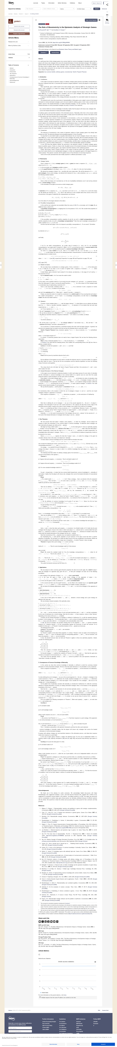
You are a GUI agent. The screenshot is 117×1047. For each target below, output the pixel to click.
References (12, 82)
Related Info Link (13, 42)
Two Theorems (13, 73)
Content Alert (105, 1027)
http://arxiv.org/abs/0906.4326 (63, 844)
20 (63, 755)
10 (75, 141)
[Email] (40, 939)
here (65, 1011)
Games (15, 14)
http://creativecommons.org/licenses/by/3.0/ (80, 930)
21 (39, 757)
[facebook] (48, 939)
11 (45, 144)
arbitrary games (60, 72)
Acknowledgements (14, 80)
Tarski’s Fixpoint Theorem (80, 72)
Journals (35, 3)
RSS (99, 1027)
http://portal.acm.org (61, 879)
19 (49, 755)
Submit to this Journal (19, 26)
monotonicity (68, 72)
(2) (96, 263)
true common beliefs (49, 72)
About (80, 3)
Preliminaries (13, 71)
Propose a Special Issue (19, 33)
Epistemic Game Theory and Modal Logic (70, 49)
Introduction (12, 70)
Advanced (104, 9)
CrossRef (72, 827)
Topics (43, 3)
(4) (96, 501)
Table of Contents (13, 65)
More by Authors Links (14, 45)
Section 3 (92, 88)
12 (45, 149)
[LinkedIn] (45, 939)
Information (51, 3)
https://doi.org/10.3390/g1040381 (61, 42)
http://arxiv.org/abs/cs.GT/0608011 (55, 852)
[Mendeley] (57, 939)
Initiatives (72, 3)
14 (75, 205)
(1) (96, 257)
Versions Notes (55, 52)
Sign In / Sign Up (97, 3)
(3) (96, 370)
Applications (12, 75)
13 (84, 154)
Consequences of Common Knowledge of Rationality (19, 77)
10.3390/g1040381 (34, 14)
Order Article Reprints (91, 20)
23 (52, 782)
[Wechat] (51, 939)
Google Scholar (64, 827)
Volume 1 (21, 14)
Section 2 (67, 920)
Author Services (62, 3)
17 (39, 267)
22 (79, 780)
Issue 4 (26, 14)
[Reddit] (54, 939)
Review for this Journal (19, 30)
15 (93, 925)
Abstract (11, 68)
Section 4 (72, 105)
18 (85, 338)
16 (54, 260)
